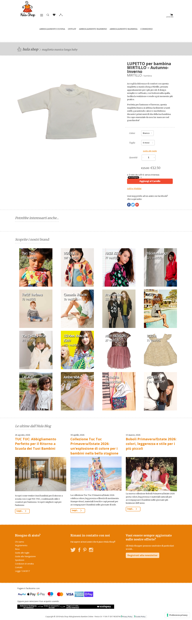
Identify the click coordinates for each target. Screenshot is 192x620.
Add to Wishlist (134, 188)
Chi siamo (19, 541)
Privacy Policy (127, 617)
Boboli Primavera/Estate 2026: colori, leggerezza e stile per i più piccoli (151, 444)
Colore (132, 133)
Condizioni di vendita (24, 563)
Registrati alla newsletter (142, 555)
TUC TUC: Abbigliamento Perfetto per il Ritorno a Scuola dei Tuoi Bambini (35, 444)
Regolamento (21, 545)
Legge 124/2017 (22, 571)
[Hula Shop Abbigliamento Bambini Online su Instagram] (91, 550)
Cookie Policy (140, 617)
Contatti (18, 567)
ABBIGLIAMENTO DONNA (52, 29)
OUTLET (72, 29)
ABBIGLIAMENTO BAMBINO (93, 29)
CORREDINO (146, 29)
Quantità (133, 157)
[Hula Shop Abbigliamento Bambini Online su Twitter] (73, 550)
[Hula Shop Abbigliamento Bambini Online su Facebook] (79, 550)
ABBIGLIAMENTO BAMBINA (123, 29)
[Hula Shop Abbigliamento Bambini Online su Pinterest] (84, 550)
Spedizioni (19, 560)
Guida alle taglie (22, 552)
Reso (17, 549)
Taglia (132, 142)
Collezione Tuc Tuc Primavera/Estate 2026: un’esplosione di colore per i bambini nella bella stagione (94, 446)
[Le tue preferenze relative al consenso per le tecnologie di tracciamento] (177, 615)
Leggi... (19, 511)
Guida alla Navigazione (25, 556)
